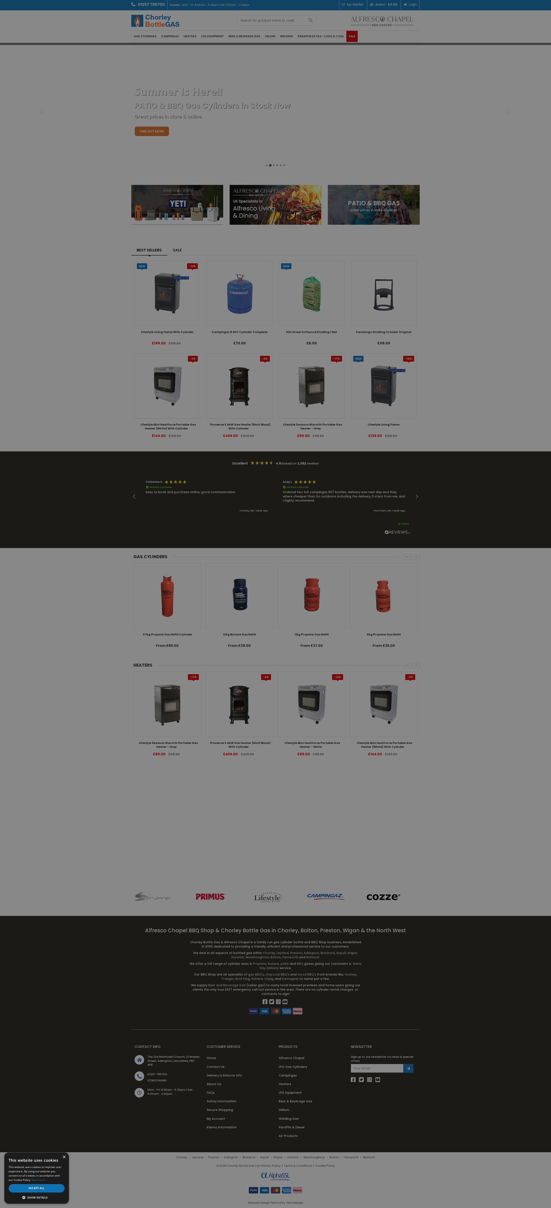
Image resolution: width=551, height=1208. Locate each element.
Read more (38, 1180)
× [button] (64, 1157)
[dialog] (275, 604)
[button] (37, 1197)
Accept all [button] (37, 1188)
